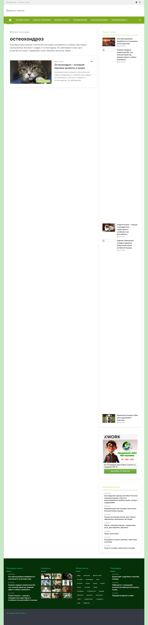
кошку (79, 587)
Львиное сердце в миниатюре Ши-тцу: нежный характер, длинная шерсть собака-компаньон (127, 54)
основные (80, 591)
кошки (102, 583)
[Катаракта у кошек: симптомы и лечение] (46, 589)
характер (86, 603)
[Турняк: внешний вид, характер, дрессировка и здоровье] (46, 583)
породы (101, 591)
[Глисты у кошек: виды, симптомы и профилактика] (67, 589)
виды (78, 575)
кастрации (89, 579)
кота (97, 579)
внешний (87, 575)
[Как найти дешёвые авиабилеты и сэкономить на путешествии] (108, 42)
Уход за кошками (99, 20)
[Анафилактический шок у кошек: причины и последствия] (57, 583)
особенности (91, 591)
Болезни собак (61, 20)
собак (79, 599)
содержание (88, 599)
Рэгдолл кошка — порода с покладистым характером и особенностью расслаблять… (127, 229)
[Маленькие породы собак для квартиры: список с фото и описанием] (46, 595)
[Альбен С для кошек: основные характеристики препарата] (67, 583)
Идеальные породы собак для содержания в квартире (127, 417)
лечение (87, 587)
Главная (14, 32)
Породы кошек (80, 20)
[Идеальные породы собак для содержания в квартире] (108, 418)
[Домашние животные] (15, 10)
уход (78, 603)
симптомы (99, 595)
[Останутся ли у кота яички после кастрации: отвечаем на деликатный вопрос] (57, 576)
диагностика (97, 575)
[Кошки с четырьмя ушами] (57, 595)
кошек (88, 583)
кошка (95, 583)
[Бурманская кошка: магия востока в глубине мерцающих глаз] (67, 576)
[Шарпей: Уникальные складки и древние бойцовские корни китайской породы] (108, 326)
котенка (79, 583)
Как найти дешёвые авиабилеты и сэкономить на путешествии (127, 41)
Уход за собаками (41, 20)
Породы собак (22, 20)
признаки (80, 595)
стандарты (99, 599)
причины (89, 595)
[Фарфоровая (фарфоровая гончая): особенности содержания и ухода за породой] (67, 595)
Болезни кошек (119, 20)
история (80, 579)
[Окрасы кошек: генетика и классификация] (57, 589)
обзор (95, 587)
